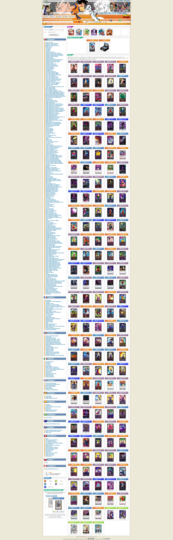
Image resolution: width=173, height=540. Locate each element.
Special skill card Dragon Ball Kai (53, 242)
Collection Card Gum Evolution (53, 82)
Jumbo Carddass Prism (51, 151)
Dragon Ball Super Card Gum (52, 117)
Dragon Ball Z (49, 310)
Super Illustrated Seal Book (52, 266)
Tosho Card (48, 277)
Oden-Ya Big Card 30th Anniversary (54, 430)
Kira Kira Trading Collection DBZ (53, 161)
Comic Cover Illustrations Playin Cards (55, 86)
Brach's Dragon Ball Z (51, 338)
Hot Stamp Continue (50, 133)
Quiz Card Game (49, 208)
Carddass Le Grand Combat (52, 304)
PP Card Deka (49, 205)
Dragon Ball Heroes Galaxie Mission (54, 103)
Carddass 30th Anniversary (52, 66)
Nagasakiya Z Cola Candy (52, 191)
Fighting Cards (49, 313)
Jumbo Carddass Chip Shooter (53, 147)
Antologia (48, 362)
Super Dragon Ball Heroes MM (53, 265)
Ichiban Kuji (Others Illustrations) (53, 137)
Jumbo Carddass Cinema (52, 148)
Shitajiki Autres (49, 234)
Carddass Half (49, 57)
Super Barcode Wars (50, 245)
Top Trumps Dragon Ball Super (53, 328)
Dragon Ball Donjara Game (52, 101)
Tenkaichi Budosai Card (51, 274)
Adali (47, 438)
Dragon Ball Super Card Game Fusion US (55, 344)
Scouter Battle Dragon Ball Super (53, 215)
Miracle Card (48, 181)
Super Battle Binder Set (51, 250)
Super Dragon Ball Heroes (52, 261)
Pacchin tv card (49, 196)
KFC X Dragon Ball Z (50, 386)
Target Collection (50, 327)
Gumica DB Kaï (49, 130)
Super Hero (48, 451)
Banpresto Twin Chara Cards (52, 45)
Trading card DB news (51, 278)
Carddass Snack (49, 62)
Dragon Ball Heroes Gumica (52, 107)
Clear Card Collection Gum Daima (54, 79)
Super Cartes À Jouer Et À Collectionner (55, 326)
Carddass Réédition (50, 52)
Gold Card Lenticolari (51, 370)
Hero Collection (49, 132)
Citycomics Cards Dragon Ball (53, 384)
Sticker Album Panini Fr (51, 324)
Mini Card (48, 175)
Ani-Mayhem (49, 336)
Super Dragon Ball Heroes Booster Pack (55, 259)
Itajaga (47, 138)
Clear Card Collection (51, 75)
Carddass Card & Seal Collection (53, 53)
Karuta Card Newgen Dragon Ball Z (54, 156)
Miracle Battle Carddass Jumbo (53, 179)
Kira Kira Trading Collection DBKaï (54, 162)
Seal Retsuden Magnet (51, 230)
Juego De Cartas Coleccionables (53, 406)
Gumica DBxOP (49, 128)
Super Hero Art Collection (52, 452)
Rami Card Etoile (50, 211)
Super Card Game (50, 257)
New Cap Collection (50, 192)
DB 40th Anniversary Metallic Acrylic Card (55, 96)
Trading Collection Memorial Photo (54, 283)
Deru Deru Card (49, 99)
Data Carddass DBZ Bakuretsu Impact (55, 92)
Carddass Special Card (51, 64)
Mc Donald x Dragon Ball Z (52, 169)
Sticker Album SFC (50, 325)
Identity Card (49, 446)
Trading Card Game (50, 354)
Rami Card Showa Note (51, 212)
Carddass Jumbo (50, 303)
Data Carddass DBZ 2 (51, 88)
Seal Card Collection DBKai (52, 220)
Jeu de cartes (49, 140)
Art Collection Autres (51, 440)
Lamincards (48, 316)
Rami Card (48, 408)
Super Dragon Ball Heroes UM (53, 262)
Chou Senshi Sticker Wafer (52, 72)
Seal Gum (48, 221)
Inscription (120, 0)
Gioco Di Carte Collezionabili (52, 368)
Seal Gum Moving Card (51, 223)
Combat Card (49, 405)
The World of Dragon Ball (52, 275)
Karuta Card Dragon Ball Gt (52, 157)
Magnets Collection (50, 317)
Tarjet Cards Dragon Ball (51, 410)
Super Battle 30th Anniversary (53, 249)
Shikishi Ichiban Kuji (50, 232)
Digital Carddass (49, 307)
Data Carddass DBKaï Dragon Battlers (55, 94)
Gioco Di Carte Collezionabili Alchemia (55, 369)
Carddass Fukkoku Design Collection (54, 55)
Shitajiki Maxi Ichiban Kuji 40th (53, 235)
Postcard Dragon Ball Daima (52, 201)
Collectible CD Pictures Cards (53, 423)
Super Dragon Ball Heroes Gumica (54, 260)
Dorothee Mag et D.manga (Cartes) (54, 308)
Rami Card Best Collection (52, 447)
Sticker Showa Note (50, 244)
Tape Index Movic (50, 272)
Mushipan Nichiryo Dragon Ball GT (54, 187)
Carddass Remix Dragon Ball (52, 61)
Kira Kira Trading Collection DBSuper (54, 163)
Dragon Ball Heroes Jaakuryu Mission (54, 105)
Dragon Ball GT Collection (52, 367)
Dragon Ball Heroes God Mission (53, 106)
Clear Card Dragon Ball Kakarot (53, 80)
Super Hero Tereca (50, 455)
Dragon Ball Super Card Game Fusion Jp (55, 116)
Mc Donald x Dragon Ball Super (53, 318)
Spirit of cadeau (49, 321)
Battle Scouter (49, 46)
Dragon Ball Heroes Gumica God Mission (55, 110)
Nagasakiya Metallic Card (51, 188)
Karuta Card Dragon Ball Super (53, 160)
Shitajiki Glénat (49, 320)
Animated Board (49, 361)
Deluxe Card (48, 98)
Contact (73, 16)
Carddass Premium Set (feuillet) (53, 60)
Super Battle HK (49, 388)
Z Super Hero (49, 456)
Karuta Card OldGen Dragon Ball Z (54, 155)
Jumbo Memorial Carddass (52, 152)
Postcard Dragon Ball (51, 200)
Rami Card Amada (50, 209)
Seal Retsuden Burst (50, 225)
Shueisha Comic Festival (51, 238)
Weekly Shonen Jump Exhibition (53, 292)
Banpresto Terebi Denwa (51, 44)
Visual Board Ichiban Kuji (52, 288)
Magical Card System (51, 165)
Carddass (48, 51)
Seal (47, 219)
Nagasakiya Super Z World (52, 189)
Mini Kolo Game (49, 177)
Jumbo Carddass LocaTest (52, 150)
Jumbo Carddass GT (50, 149)
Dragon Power (49, 121)
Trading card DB (49, 348)
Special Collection (50, 449)
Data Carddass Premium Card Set (53, 90)
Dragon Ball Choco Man (51, 100)
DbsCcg (59, 16)
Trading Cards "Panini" (51, 329)
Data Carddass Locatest (51, 89)
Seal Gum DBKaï (49, 222)
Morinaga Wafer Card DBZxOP (53, 184)
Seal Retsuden (49, 224)
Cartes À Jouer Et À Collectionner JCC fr (55, 306)
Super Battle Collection (51, 251)
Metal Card (48, 171)
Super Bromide (49, 255)
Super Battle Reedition (51, 254)
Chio (47, 462)
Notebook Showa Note (51, 193)
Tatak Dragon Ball (50, 376)
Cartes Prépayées (50, 67)
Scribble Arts (49, 218)
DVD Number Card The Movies (53, 124)
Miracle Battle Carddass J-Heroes (53, 180)
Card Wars (48, 49)
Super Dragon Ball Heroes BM (53, 263)
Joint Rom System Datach (52, 141)
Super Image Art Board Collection (54, 268)
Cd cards (48, 364)
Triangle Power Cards (51, 284)
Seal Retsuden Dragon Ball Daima (54, 228)
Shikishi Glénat (49, 319)
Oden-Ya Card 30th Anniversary (53, 431)
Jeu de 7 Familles (50, 314)
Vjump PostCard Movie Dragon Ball (54, 286)
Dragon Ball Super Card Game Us (53, 343)
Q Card (47, 207)
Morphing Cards (49, 374)
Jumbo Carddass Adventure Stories (54, 146)
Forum (66, 16)
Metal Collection (49, 173)
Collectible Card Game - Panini (53, 340)
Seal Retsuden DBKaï (51, 227)
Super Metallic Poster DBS (52, 270)
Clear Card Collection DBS (52, 76)
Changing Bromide (50, 68)
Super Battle (48, 248)
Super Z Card (49, 271)
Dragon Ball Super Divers (51, 119)
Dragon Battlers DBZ (50, 385)
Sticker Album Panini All (51, 398)
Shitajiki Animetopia (50, 233)
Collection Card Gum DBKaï (52, 83)
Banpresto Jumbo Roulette (52, 43)
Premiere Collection (50, 206)
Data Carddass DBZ (50, 87)
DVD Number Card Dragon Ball (53, 122)
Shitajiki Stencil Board (51, 237)
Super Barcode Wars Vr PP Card (53, 247)
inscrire (60, 517)
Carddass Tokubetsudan (51, 65)
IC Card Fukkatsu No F (51, 135)
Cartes (52, 16)
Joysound (48, 143)
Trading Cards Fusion (51, 411)
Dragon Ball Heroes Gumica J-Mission (55, 109)
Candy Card (48, 47)
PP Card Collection (50, 204)
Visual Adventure (50, 287)
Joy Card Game (49, 142)
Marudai (47, 166)
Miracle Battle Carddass (51, 178)
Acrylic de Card (49, 42)
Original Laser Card (50, 195)
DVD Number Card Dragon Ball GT (54, 123)
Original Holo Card (50, 194)
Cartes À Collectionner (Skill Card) (54, 305)
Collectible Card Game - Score (53, 339)
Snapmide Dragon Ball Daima (52, 241)
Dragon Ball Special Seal (51, 115)
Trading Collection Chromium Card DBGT (55, 281)
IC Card (47, 134)
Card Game (48, 48)
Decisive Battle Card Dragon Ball (53, 97)
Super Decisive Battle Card (52, 258)
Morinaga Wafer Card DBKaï (52, 186)
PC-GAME (48, 197)
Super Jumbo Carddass (51, 269)
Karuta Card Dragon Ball (51, 154)
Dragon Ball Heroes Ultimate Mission (54, 111)
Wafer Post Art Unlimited (51, 290)
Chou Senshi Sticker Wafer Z (52, 73)
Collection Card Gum (51, 81)
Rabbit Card (48, 432)
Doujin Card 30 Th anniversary (53, 445)
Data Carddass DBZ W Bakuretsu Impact (55, 93)
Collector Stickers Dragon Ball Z (53, 342)
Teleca (47, 273)
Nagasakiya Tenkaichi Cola (52, 190)
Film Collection (49, 126)
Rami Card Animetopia (51, 210)
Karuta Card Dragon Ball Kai (52, 159)
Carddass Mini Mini (50, 58)
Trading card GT (49, 351)
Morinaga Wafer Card (51, 183)
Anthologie (48, 300)
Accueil (46, 16)
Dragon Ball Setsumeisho (52, 114)
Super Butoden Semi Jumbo (52, 256)
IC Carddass (48, 136)
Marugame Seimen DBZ (51, 167)
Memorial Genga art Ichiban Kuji (53, 170)
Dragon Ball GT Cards (51, 311)
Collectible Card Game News (52, 341)
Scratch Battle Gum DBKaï (52, 216)
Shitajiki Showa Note (50, 236)
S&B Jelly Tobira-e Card (51, 214)
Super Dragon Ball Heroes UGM (53, 264)
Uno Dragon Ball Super (51, 285)
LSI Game (48, 164)
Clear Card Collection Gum (52, 78)
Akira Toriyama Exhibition (52, 439)
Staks (47, 323)
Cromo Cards (49, 417)
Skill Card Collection (50, 239)
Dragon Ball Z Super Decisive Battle (54, 120)
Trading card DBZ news (51, 279)
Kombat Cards (49, 371)
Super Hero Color (50, 453)
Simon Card (48, 387)
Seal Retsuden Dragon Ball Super (53, 229)
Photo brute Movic (50, 198)
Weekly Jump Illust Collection (53, 291)
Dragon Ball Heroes (50, 102)
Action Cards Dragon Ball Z (52, 335)
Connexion (127, 0)
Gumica (47, 127)
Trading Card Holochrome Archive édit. (55, 355)
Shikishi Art (48, 231)
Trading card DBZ (50, 349)
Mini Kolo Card (49, 176)
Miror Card (48, 182)
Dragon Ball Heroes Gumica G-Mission (55, 108)
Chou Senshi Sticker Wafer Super (53, 74)
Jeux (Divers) (49, 315)
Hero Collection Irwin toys (52, 468)
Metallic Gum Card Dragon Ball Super (54, 174)
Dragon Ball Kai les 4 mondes (53, 113)
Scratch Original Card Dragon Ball (54, 217)
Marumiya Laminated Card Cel (53, 168)
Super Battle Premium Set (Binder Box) (55, 252)
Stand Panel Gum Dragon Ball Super (54, 243)
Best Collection (49, 444)
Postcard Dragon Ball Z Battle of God (54, 202)
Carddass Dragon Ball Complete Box (54, 54)
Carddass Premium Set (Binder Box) (54, 59)
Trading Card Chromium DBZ (52, 353)
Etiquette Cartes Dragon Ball (52, 125)
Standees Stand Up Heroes (52, 347)
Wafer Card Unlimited (51, 289)
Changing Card (49, 69)
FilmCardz (48, 345)
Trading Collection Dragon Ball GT (54, 282)
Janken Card (49, 139)
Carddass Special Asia (51, 383)
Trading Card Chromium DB (52, 352)
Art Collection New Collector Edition (54, 443)
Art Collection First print (51, 442)
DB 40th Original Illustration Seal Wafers (55, 95)
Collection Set (49, 85)
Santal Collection (50, 375)
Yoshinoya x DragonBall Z (52, 389)
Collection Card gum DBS (52, 84)
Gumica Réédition (50, 129)
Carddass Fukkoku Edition (52, 56)
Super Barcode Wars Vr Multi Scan (54, 246)
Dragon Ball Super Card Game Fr (53, 312)
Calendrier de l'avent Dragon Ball (53, 301)
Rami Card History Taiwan (52, 448)
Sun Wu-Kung (49, 450)
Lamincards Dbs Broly (51, 373)
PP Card (47, 203)
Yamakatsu (48, 293)
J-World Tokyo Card (50, 153)
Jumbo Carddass (50, 144)
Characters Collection (51, 71)
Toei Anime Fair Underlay (51, 276)
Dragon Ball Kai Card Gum (52, 112)
